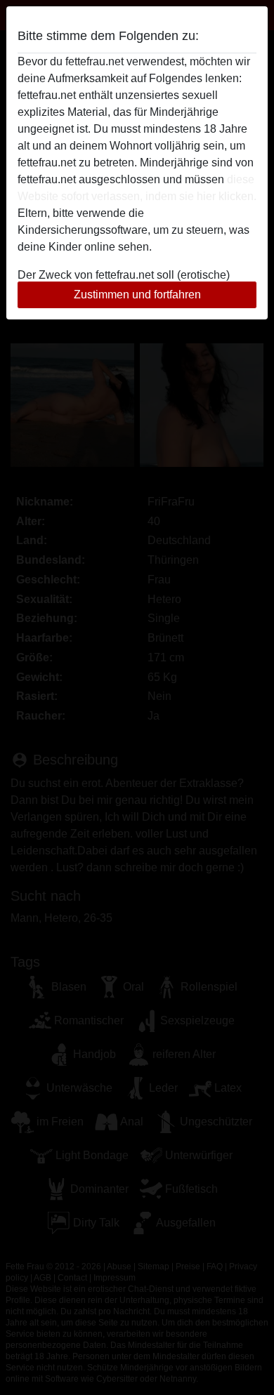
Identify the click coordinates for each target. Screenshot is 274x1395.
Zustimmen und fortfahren (137, 294)
